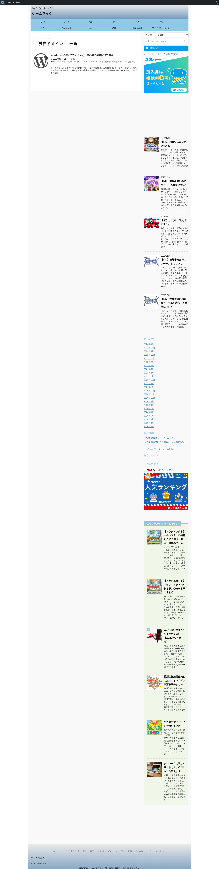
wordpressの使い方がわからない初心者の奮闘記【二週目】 (83, 55)
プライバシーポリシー (161, 28)
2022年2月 (149, 373)
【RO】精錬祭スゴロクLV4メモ (158, 438)
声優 (162, 22)
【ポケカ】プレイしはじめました (159, 449)
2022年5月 (149, 369)
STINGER (136, 868)
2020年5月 (149, 416)
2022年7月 (149, 362)
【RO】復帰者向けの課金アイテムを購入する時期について (174, 302)
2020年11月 (149, 394)
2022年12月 (149, 355)
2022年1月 (149, 376)
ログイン (10, 2)
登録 (18, 2)
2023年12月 (149, 347)
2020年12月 (149, 390)
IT (114, 22)
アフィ (86, 61)
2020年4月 (149, 419)
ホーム (43, 22)
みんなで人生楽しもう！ (40, 863)
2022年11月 (149, 358)
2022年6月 (149, 365)
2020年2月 (149, 426)
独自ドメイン (118, 61)
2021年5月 (149, 383)
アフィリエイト (97, 61)
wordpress (74, 59)
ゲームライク (42, 13)
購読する (153, 48)
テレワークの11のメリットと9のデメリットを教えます (174, 767)
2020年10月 (149, 398)
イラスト (42, 28)
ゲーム (66, 22)
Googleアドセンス (61, 61)
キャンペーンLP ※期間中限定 (161, 54)
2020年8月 (149, 405)
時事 (114, 28)
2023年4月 (149, 351)
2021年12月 (149, 380)
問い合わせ (138, 28)
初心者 (108, 61)
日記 (90, 28)
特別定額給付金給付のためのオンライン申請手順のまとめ (174, 680)
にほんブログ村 (165, 469)
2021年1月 (149, 387)
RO (90, 22)
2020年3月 (149, 423)
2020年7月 (149, 408)
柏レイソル (66, 28)
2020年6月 (149, 412)
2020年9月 (149, 401)
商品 (138, 22)
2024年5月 (149, 344)
